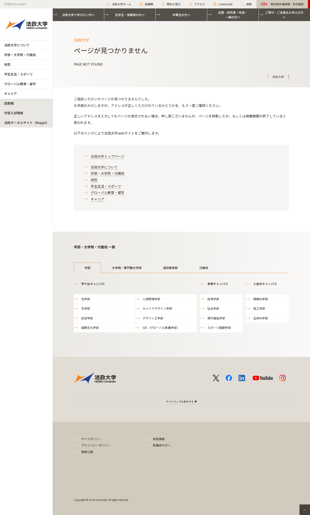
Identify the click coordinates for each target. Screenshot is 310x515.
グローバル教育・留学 (20, 84)
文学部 (85, 308)
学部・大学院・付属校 (20, 54)
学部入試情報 (13, 113)
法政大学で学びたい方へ (78, 15)
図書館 (9, 103)
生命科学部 (260, 318)
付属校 (203, 268)
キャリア (10, 93)
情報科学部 (260, 299)
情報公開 (87, 452)
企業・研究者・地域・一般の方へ (233, 14)
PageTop (304, 509)
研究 (7, 64)
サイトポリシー (91, 439)
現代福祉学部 (216, 318)
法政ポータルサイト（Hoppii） (26, 122)
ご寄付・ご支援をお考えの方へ (284, 14)
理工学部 (259, 308)
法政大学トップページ (107, 156)
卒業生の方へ (181, 15)
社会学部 (213, 308)
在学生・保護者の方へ (130, 15)
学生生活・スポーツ (18, 74)
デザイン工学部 (153, 318)
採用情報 (159, 439)
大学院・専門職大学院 (127, 268)
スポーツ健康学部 (219, 327)
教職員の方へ (162, 445)
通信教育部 (170, 268)
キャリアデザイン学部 (157, 308)
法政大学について (17, 45)
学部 (87, 268)
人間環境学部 (151, 299)
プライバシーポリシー (96, 445)
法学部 (85, 299)
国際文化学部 (90, 327)
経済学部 (213, 299)
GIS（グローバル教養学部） (161, 327)
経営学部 (87, 318)
